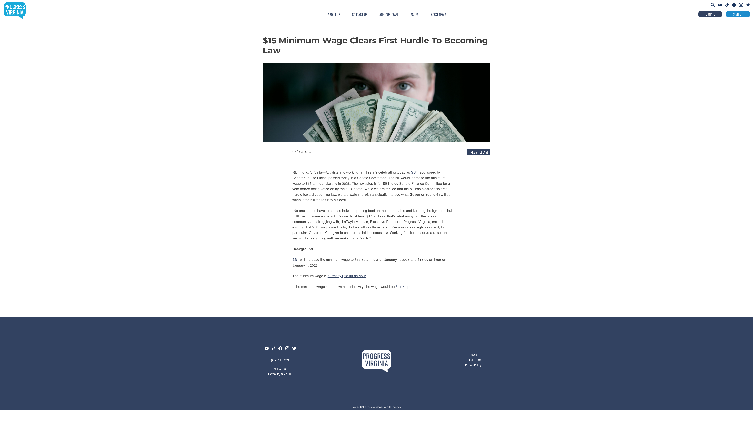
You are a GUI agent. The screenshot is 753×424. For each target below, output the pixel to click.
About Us (334, 14)
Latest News (438, 14)
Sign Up (738, 14)
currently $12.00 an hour (347, 275)
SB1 (414, 172)
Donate (710, 14)
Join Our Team (388, 14)
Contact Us (359, 14)
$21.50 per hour (408, 286)
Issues (414, 14)
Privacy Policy (473, 365)
